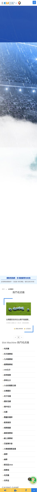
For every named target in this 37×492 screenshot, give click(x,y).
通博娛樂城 (8, 364)
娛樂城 (6, 470)
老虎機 (6, 349)
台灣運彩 (28, 328)
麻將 (5, 459)
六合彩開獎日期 (10, 386)
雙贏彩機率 (8, 417)
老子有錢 (7, 396)
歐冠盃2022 (8, 465)
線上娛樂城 (8, 438)
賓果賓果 (7, 423)
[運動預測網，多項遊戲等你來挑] (18, 145)
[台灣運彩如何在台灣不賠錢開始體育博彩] (18, 309)
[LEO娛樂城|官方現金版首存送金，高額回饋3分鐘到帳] (12, 2)
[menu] (34, 2)
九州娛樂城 (8, 359)
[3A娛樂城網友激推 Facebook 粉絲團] (26, 490)
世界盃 (6, 481)
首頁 (3, 289)
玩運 (5, 412)
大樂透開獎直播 (10, 449)
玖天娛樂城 (8, 354)
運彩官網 (7, 401)
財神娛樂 (7, 375)
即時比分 (7, 380)
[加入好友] (15, 490)
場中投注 (7, 407)
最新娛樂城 (8, 433)
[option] (18, 145)
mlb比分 (7, 370)
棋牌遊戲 (7, 428)
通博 (5, 454)
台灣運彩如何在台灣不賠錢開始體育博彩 (21, 320)
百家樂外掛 (8, 444)
